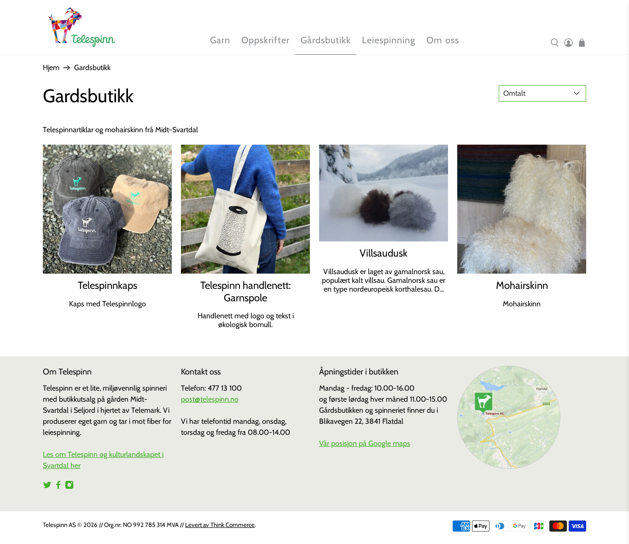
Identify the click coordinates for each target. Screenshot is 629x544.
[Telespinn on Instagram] (69, 487)
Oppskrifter (265, 40)
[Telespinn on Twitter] (47, 487)
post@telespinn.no (210, 399)
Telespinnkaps (107, 285)
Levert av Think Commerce (220, 524)
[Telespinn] (81, 27)
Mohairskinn (522, 285)
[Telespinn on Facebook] (58, 487)
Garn (220, 40)
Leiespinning (388, 40)
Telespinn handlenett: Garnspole (245, 291)
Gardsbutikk (92, 67)
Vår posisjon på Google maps (364, 443)
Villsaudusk (384, 253)
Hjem (51, 67)
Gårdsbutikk (326, 40)
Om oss (442, 40)
